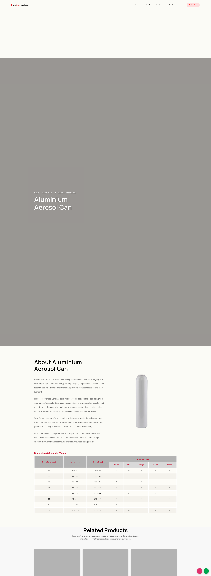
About (148, 5)
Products (47, 193)
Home (137, 5)
